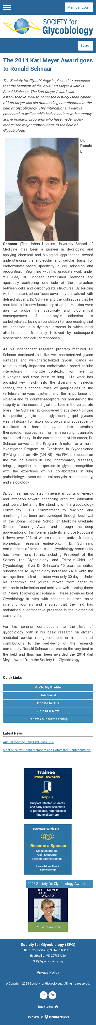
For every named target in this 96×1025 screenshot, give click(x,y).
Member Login (79, 7)
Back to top (46, 1006)
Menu (7, 7)
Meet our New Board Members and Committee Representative (47, 750)
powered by (36, 1016)
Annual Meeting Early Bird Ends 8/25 (28, 742)
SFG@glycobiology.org (48, 961)
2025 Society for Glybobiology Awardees (59, 884)
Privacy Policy (48, 972)
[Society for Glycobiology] (48, 27)
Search (86, 45)
